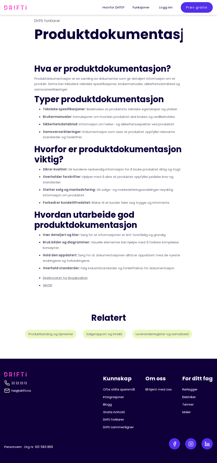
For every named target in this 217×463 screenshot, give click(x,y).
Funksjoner (141, 7)
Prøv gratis (196, 7)
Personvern (13, 447)
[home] (15, 7)
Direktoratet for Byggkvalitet (65, 278)
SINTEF (47, 285)
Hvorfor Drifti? (114, 7)
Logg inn (165, 7)
